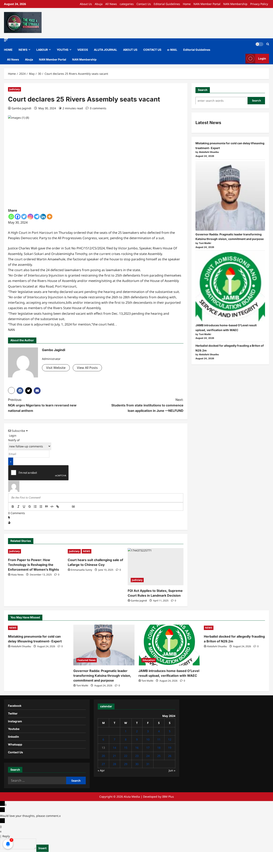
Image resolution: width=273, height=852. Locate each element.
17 (147, 747)
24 (147, 756)
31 (147, 764)
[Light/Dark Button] (259, 44)
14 (114, 747)
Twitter (13, 713)
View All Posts (87, 367)
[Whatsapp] (11, 216)
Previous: (42, 405)
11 (158, 739)
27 (103, 764)
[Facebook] (17, 216)
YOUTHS (62, 49)
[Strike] (29, 506)
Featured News (87, 660)
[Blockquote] (46, 506)
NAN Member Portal (206, 4)
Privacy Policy (259, 4)
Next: (147, 405)
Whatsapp (15, 744)
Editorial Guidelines (167, 4)
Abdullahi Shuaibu (21, 646)
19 (169, 747)
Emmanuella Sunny (81, 569)
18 (158, 747)
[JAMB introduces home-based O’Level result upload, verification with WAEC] (230, 287)
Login (262, 58)
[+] (69, 507)
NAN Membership (235, 4)
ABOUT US (130, 49)
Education (149, 660)
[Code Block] (52, 506)
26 (169, 756)
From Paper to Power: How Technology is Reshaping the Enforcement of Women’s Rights (33, 564)
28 (114, 764)
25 (158, 756)
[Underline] (24, 506)
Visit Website (56, 367)
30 (136, 764)
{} (63, 507)
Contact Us (143, 4)
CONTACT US (152, 49)
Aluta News (17, 574)
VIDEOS (82, 49)
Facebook (14, 705)
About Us (86, 4)
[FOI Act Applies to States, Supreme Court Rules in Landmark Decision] (155, 566)
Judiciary (14, 89)
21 (114, 756)
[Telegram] (37, 216)
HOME (8, 49)
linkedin (13, 736)
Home (187, 4)
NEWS (23, 49)
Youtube (13, 729)
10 (147, 739)
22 (125, 756)
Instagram (15, 721)
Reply (6, 836)
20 (103, 756)
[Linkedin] (43, 216)
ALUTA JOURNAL (105, 49)
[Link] (57, 506)
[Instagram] (30, 216)
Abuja (99, 4)
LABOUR (42, 49)
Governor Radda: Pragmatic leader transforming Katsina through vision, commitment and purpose (102, 675)
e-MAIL (172, 49)
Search (202, 90)
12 (169, 739)
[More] (49, 216)
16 (136, 747)
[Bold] (13, 506)
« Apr (101, 770)
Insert (42, 848)
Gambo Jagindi (21, 108)
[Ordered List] (35, 506)
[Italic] (18, 506)
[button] (6, 39)
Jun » (172, 770)
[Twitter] (24, 216)
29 (125, 764)
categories (127, 4)
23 (136, 756)
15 (125, 747)
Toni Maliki (82, 685)
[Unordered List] (41, 506)
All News (111, 4)
